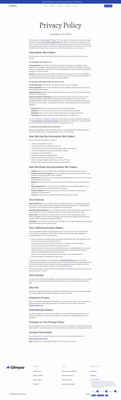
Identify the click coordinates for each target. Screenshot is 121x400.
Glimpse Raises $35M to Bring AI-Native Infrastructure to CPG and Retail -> (62, 2)
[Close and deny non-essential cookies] (117, 379)
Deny (107, 395)
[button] (45, 6)
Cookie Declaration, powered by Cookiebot (44, 121)
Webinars (93, 375)
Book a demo (108, 6)
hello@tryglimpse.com (68, 260)
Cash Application (67, 380)
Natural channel (38, 375)
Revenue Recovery (67, 375)
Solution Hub (37, 371)
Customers (68, 6)
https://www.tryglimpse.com (51, 42)
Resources (93, 371)
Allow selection (100, 395)
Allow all (93, 395)
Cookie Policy (96, 387)
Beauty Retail (37, 380)
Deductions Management (69, 371)
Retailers (36, 384)
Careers (75, 6)
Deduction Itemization (68, 384)
